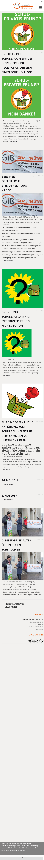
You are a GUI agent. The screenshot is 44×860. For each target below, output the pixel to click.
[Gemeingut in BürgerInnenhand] (22, 5)
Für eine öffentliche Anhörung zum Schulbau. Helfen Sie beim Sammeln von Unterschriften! (17, 431)
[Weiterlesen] (22, 31)
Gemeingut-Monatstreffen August (33, 619)
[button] (1, 852)
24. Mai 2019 (10, 480)
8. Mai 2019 (9, 495)
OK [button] (22, 857)
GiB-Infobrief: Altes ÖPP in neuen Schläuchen (16, 545)
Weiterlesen (13, 141)
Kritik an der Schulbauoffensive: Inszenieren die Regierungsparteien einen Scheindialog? (17, 63)
